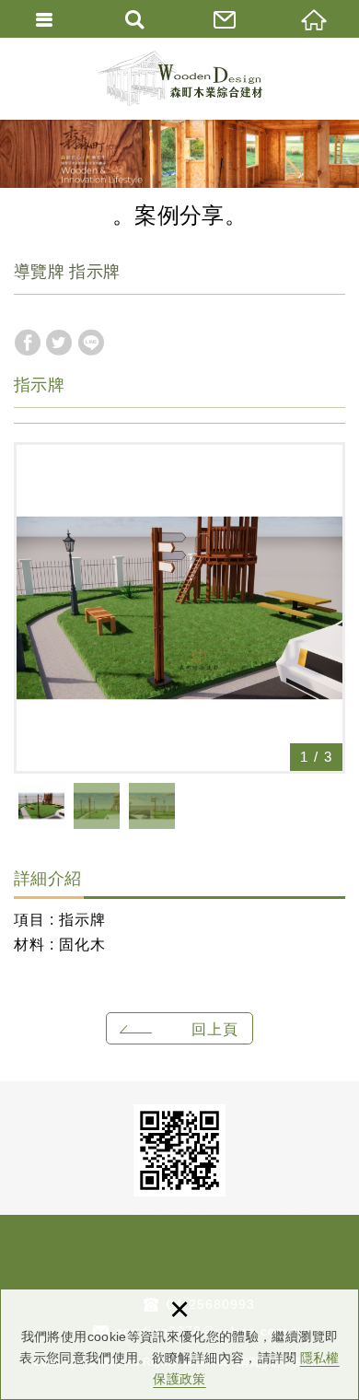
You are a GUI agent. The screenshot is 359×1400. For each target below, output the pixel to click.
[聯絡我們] (225, 18)
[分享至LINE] (91, 342)
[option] (179, 608)
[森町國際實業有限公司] (179, 78)
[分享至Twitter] (59, 342)
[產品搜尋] (135, 18)
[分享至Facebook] (27, 342)
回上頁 (214, 1029)
